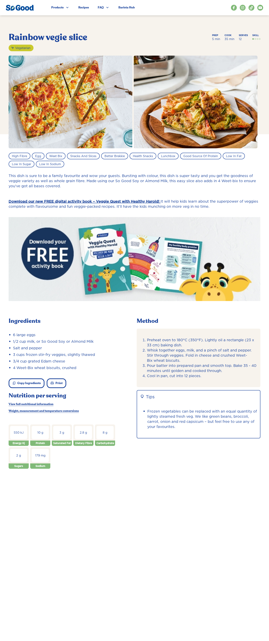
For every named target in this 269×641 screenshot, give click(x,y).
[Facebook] (234, 8)
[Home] (20, 7)
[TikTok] (251, 8)
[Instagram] (243, 8)
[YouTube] (260, 8)
